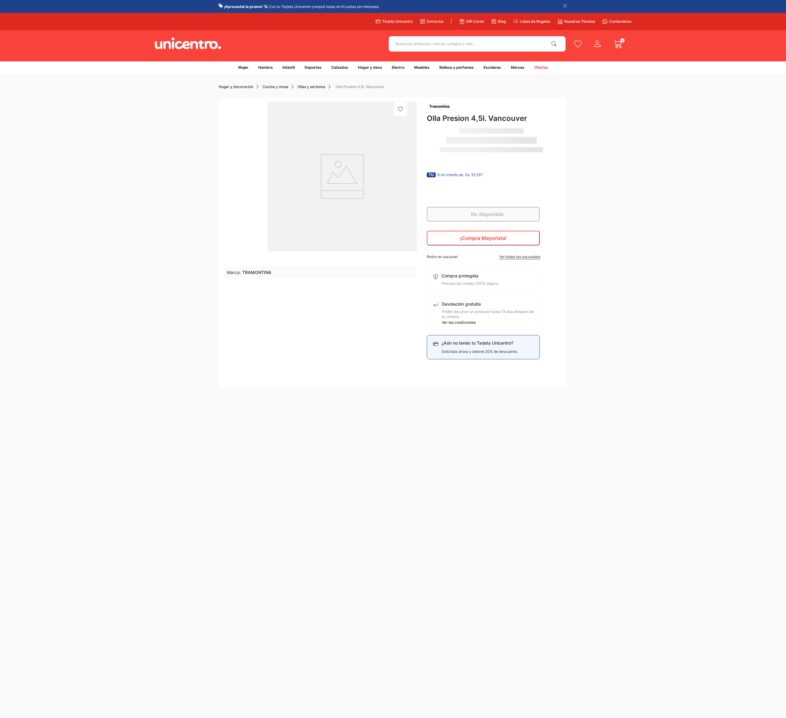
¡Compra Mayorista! (483, 238)
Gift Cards (475, 21)
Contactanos (620, 21)
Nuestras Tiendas (579, 21)
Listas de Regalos (535, 21)
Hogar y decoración (236, 87)
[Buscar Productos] (555, 44)
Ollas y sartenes (311, 87)
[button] (483, 256)
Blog (502, 21)
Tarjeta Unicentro (397, 21)
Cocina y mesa (275, 87)
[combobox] (477, 44)
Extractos (435, 21)
